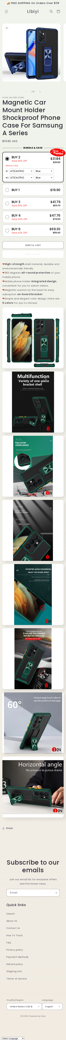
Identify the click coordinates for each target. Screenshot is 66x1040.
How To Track (14, 935)
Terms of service (16, 978)
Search (10, 913)
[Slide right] (40, 91)
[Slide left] (25, 91)
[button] (6, 11)
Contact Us (13, 928)
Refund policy (14, 964)
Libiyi (43, 1016)
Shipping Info (14, 971)
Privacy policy (14, 949)
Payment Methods (17, 957)
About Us (11, 921)
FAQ (8, 942)
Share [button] (9, 828)
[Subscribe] (55, 893)
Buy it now (33, 254)
